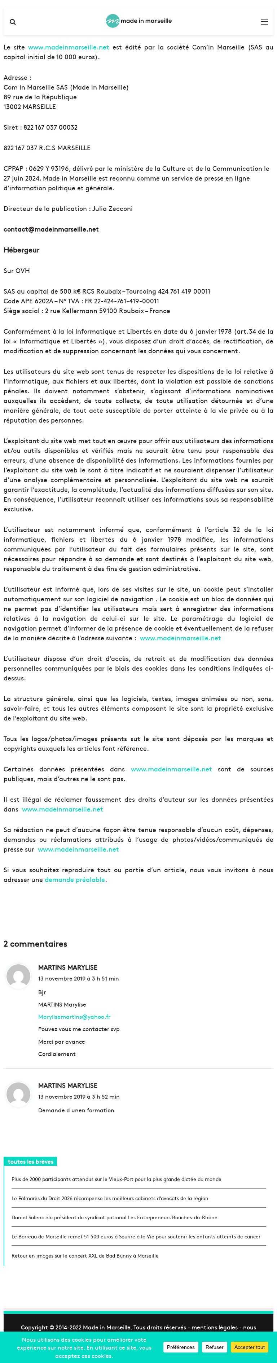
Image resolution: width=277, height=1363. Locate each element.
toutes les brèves (30, 1161)
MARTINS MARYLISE (67, 1085)
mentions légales (215, 1327)
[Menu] (264, 24)
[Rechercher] (12, 24)
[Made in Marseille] (138, 21)
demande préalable (75, 879)
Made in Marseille (107, 1327)
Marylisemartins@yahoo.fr (74, 1016)
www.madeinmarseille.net (68, 46)
